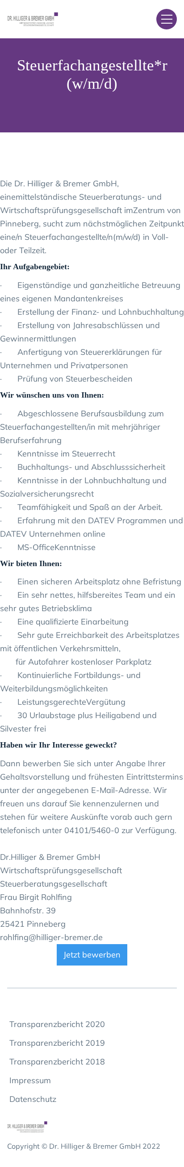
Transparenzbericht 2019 (57, 1043)
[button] (166, 19)
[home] (49, 19)
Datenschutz (32, 1099)
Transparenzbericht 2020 (57, 1024)
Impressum (30, 1080)
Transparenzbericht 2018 (57, 1061)
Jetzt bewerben (92, 954)
